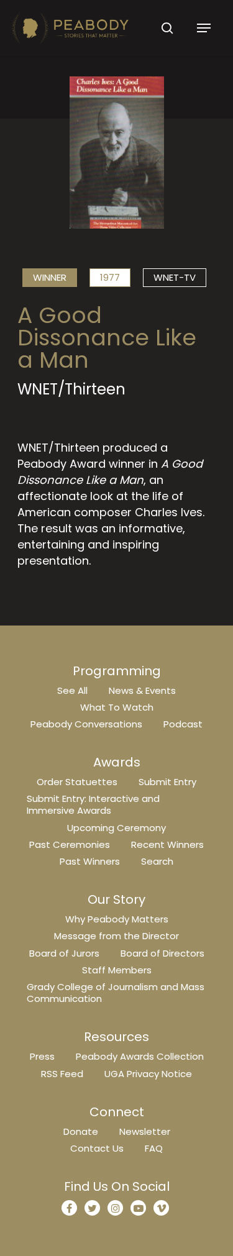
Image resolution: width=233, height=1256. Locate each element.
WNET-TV (174, 277)
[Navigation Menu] (204, 28)
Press (42, 1056)
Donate (80, 1131)
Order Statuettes (77, 781)
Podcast (183, 723)
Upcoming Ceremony (116, 827)
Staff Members (117, 969)
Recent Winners (167, 844)
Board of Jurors (64, 953)
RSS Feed (62, 1073)
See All (72, 690)
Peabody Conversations (86, 723)
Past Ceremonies (69, 844)
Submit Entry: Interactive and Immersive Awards (93, 804)
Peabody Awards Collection (140, 1056)
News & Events (142, 690)
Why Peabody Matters (116, 919)
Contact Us (97, 1148)
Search (157, 861)
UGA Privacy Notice (148, 1073)
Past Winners (90, 861)
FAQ (154, 1148)
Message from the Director (116, 935)
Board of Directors (162, 953)
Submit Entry (167, 781)
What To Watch (116, 707)
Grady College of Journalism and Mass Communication (115, 992)
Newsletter (144, 1131)
